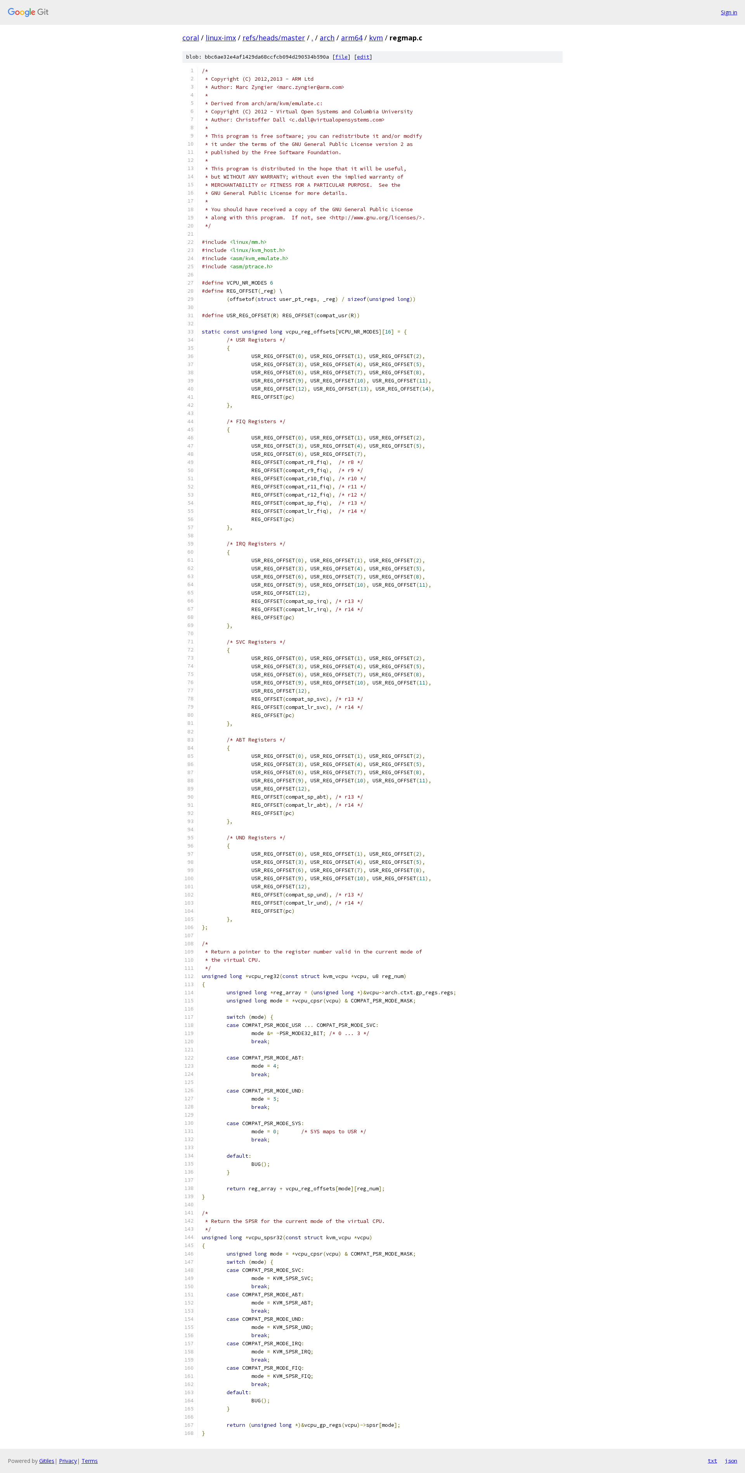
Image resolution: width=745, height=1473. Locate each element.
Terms (89, 1460)
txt (712, 1460)
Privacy (68, 1460)
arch (327, 37)
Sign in (729, 12)
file (341, 57)
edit (363, 57)
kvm (376, 37)
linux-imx (221, 37)
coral (190, 37)
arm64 (351, 37)
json (731, 1460)
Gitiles (46, 1460)
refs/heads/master (274, 37)
